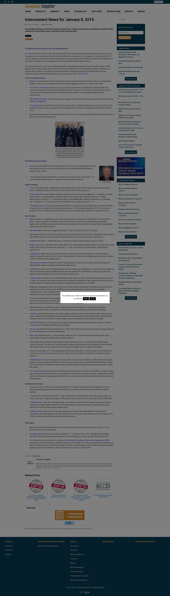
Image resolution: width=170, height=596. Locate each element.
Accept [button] (93, 299)
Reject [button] (86, 299)
